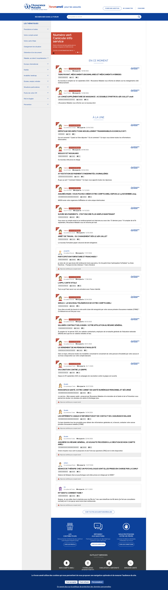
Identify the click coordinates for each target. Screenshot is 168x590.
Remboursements (63, 77)
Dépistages (61, 134)
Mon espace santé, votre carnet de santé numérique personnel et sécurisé (94, 390)
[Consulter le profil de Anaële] (60, 387)
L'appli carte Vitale (67, 283)
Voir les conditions (126, 544)
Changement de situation (65, 328)
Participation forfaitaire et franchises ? (77, 257)
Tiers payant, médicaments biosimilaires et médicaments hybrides (89, 74)
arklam (66, 463)
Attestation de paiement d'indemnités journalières (83, 174)
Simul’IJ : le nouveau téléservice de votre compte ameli (84, 303)
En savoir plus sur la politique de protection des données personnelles (84, 587)
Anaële (66, 384)
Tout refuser (84, 582)
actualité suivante (142, 25)
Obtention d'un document (65, 176)
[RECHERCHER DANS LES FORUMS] (139, 17)
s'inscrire (141, 8)
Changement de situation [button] (32, 47)
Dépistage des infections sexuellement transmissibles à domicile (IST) (92, 131)
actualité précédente (54, 25)
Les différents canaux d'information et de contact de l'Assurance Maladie (94, 416)
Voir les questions (98, 544)
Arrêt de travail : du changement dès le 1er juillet (82, 236)
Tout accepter (71, 582)
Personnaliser (97, 582)
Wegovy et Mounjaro (68, 153)
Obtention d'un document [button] (33, 52)
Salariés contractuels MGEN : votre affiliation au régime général (90, 325)
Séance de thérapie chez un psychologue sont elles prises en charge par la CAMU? (98, 469)
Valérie (66, 69)
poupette (66, 251)
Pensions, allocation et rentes (67, 350)
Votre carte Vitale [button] (30, 41)
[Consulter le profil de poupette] (60, 254)
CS (65, 487)
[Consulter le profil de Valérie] (60, 72)
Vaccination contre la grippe (72, 370)
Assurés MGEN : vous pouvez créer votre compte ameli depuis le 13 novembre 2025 (97, 194)
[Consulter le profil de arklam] (60, 466)
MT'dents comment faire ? (70, 493)
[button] (84, 10)
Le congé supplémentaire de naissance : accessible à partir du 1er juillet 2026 (95, 97)
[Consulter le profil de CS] (60, 490)
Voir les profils (69, 544)
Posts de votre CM (63, 217)
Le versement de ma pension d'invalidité (77, 347)
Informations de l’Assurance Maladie (68, 196)
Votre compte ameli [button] (31, 35)
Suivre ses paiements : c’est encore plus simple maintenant (86, 214)
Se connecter (128, 8)
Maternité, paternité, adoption (66, 99)
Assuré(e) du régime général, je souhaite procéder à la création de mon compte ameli (96, 443)
